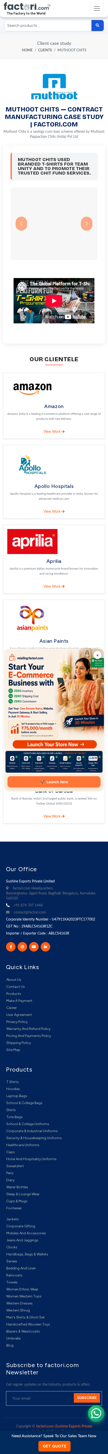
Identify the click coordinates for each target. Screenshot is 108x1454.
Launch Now (54, 781)
